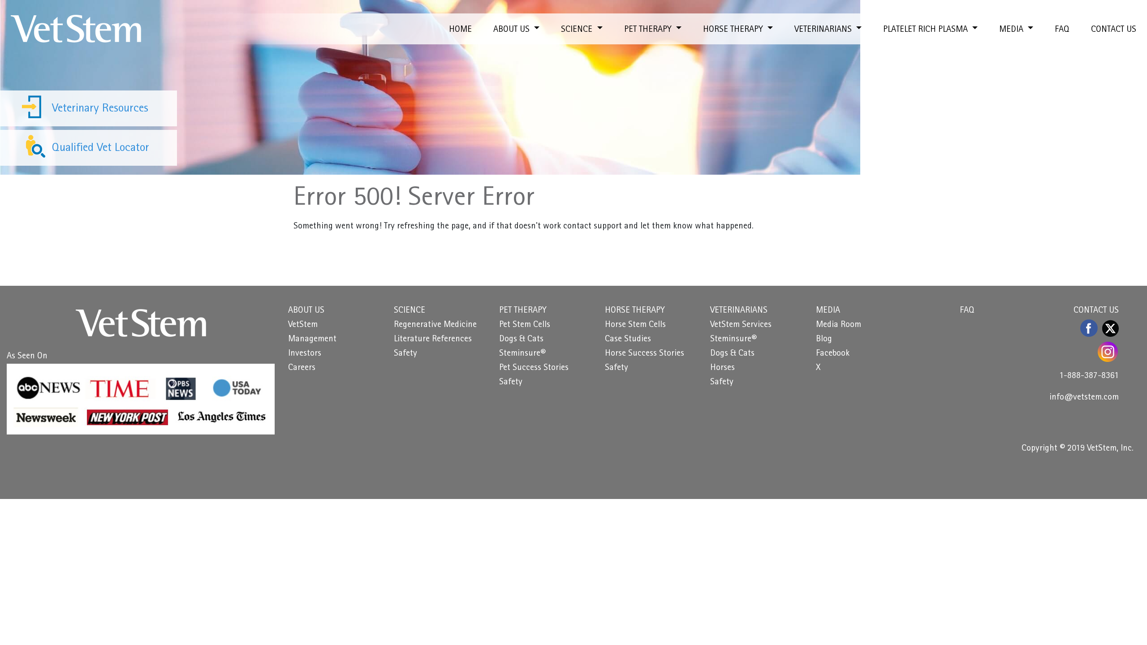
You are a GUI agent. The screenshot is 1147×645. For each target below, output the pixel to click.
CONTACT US (1113, 30)
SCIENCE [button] (578, 30)
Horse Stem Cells (635, 325)
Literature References (433, 339)
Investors (304, 353)
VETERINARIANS (739, 310)
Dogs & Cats (521, 339)
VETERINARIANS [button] (824, 30)
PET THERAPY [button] (649, 30)
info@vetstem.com (1084, 397)
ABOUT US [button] (512, 30)
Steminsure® (522, 353)
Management (312, 339)
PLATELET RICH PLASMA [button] (926, 30)
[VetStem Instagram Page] (1108, 352)
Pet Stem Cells (524, 325)
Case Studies (628, 339)
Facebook (832, 353)
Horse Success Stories (644, 353)
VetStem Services (741, 325)
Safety (405, 353)
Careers (301, 368)
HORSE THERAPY (635, 310)
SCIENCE (409, 310)
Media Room (838, 325)
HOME (460, 30)
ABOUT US (306, 310)
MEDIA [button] (1012, 30)
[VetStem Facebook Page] (1089, 328)
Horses (722, 368)
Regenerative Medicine (435, 325)
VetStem (303, 325)
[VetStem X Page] (1110, 328)
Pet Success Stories (534, 368)
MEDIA (828, 310)
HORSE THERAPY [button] (734, 30)
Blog (824, 339)
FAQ (1062, 30)
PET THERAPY (523, 310)
